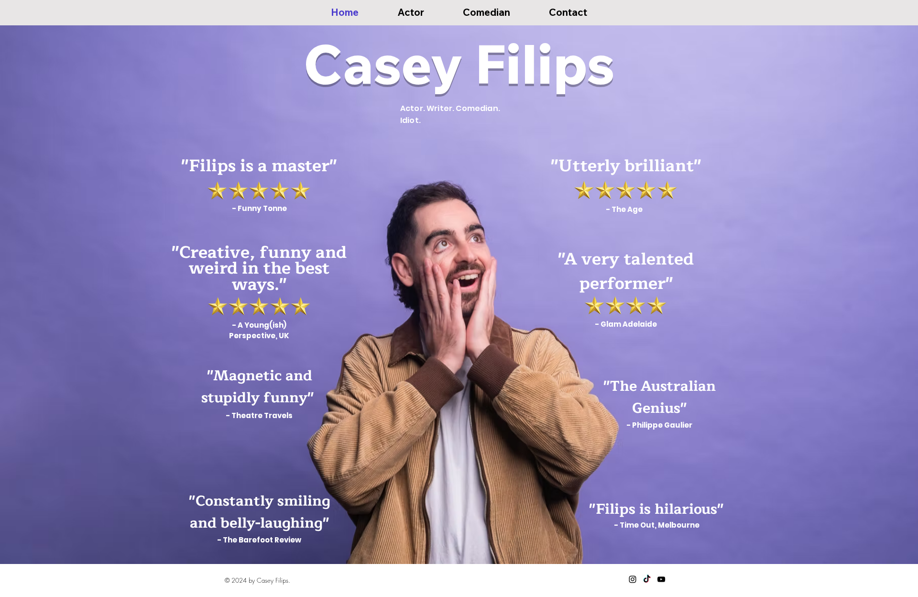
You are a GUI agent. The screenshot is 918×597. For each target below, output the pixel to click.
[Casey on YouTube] (661, 579)
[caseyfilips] (632, 579)
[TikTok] (647, 579)
